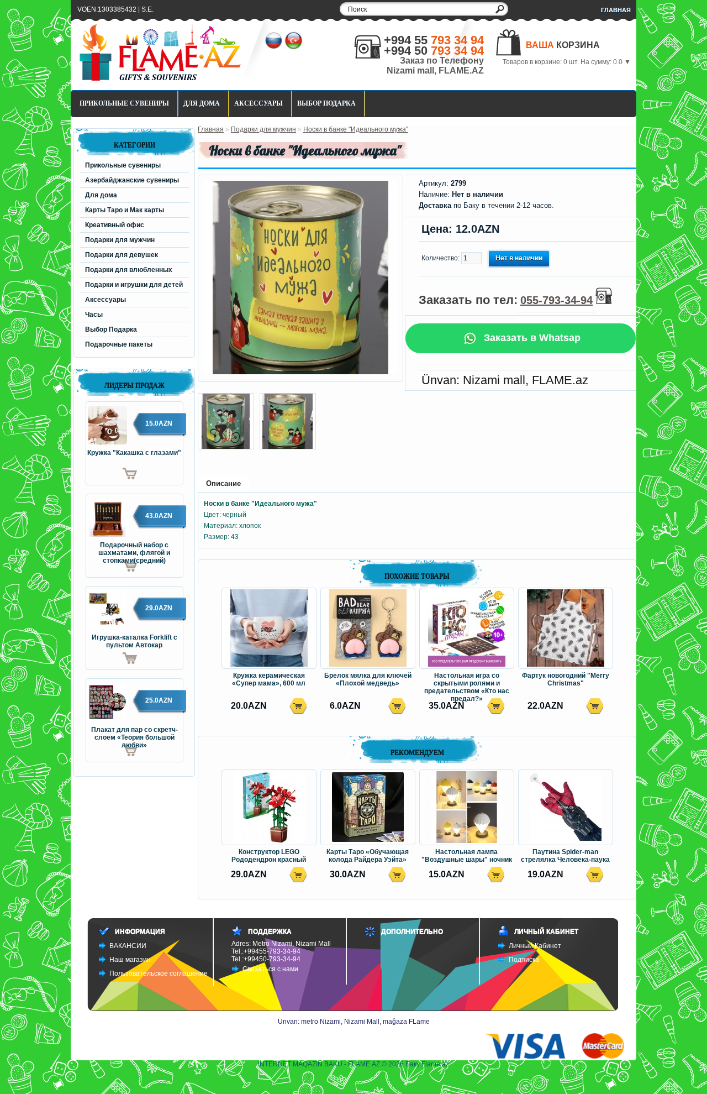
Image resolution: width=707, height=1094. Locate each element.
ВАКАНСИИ (127, 946)
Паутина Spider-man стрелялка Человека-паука (565, 855)
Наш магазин (130, 960)
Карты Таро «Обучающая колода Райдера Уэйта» (367, 855)
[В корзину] (111, 473)
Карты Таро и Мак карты (124, 210)
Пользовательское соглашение (158, 973)
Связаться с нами (270, 969)
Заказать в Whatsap (531, 337)
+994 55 (434, 40)
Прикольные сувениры (124, 103)
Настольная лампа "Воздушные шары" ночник (466, 855)
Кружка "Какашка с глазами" (134, 453)
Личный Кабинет (535, 946)
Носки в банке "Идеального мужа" (355, 129)
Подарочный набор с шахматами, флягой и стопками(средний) (134, 549)
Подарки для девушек (121, 255)
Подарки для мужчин (120, 240)
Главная (616, 10)
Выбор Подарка (326, 103)
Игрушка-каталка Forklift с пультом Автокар (134, 641)
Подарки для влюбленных (128, 270)
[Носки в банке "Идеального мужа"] (300, 372)
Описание (223, 483)
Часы (94, 314)
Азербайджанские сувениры (132, 180)
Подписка (524, 960)
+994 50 (434, 50)
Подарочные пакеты (118, 344)
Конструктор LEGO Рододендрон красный (268, 855)
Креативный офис (114, 225)
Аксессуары (258, 103)
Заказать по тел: (506, 300)
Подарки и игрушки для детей (134, 285)
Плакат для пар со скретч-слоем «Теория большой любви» (134, 734)
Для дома (201, 103)
